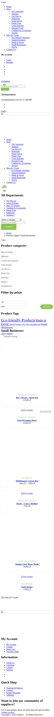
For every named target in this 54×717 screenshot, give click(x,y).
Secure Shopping (13, 693)
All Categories (17, 11)
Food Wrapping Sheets (27, 420)
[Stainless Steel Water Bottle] (27, 535)
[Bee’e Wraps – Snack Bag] (27, 369)
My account (11, 644)
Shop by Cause (12, 35)
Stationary (10, 215)
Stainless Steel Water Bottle (27, 564)
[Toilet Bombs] (27, 577)
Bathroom (16, 18)
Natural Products (18, 40)
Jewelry (15, 33)
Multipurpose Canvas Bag (27, 481)
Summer (15, 14)
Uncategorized (6, 286)
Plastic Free (16, 23)
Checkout (10, 665)
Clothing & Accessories (21, 30)
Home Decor (17, 21)
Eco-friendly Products (21, 37)
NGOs (14, 47)
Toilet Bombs (27, 587)
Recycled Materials (33, 324)
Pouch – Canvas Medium (27, 504)
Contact (9, 647)
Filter (46, 307)
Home (8, 7)
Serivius (9, 670)
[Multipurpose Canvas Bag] (27, 452)
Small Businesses (19, 45)
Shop (8, 9)
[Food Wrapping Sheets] (27, 410)
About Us (10, 663)
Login (8, 60)
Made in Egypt (18, 42)
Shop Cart (10, 649)
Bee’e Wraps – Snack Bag (27, 398)
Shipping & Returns (14, 688)
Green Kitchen (18, 26)
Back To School (13, 205)
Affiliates (10, 695)
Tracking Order (12, 652)
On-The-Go (16, 16)
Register (9, 62)
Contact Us (11, 49)
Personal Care (17, 28)
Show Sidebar (7, 333)
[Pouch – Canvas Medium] (27, 493)
